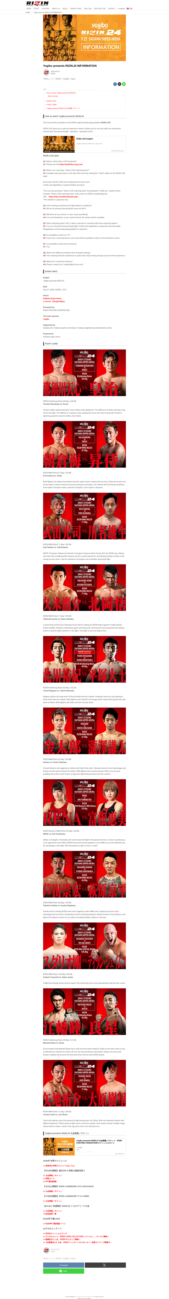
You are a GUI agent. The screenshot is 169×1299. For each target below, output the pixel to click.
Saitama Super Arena (52, 298)
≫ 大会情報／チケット (52, 1175)
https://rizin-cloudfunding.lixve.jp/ (63, 197)
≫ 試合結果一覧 (49, 1214)
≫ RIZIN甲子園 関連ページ (54, 1224)
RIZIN (53, 74)
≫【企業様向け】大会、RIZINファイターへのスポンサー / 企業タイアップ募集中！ (77, 1242)
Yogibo (46, 319)
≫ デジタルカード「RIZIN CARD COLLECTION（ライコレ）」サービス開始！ (76, 1236)
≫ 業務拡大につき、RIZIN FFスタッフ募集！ (62, 1239)
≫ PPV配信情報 (50, 1181)
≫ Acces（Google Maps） (54, 301)
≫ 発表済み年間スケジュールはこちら (59, 1166)
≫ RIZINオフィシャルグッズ (55, 1233)
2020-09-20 (55, 71)
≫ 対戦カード (49, 1178)
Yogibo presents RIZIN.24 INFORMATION (70, 65)
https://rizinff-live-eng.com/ (70, 164)
